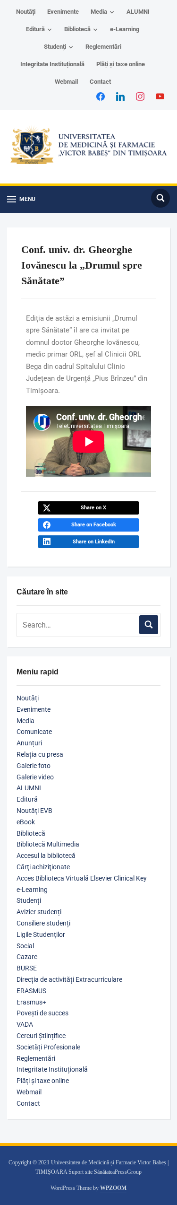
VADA (25, 1024)
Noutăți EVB (34, 810)
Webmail (66, 81)
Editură (35, 29)
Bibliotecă (77, 29)
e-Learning (124, 29)
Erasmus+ (31, 1002)
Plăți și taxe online (120, 64)
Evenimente (63, 11)
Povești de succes (42, 1013)
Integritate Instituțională (52, 64)
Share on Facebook (93, 525)
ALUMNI (138, 11)
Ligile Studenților (41, 934)
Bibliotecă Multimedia (48, 844)
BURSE (27, 968)
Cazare (27, 957)
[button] (21, 199)
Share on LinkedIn (94, 542)
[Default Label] (160, 96)
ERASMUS (31, 991)
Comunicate (34, 731)
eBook (26, 822)
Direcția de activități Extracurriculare (69, 979)
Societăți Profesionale (48, 1047)
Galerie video (35, 777)
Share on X (93, 508)
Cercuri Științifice (41, 1035)
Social (25, 946)
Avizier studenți (39, 912)
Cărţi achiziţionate (43, 867)
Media (99, 11)
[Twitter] (120, 96)
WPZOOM (113, 1188)
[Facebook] (101, 96)
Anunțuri (29, 743)
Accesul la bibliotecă (46, 855)
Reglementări (103, 46)
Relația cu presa (40, 754)
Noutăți (25, 11)
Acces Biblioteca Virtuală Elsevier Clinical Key (82, 878)
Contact (100, 81)
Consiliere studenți (43, 923)
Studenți (55, 46)
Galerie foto (34, 765)
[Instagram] (140, 96)
